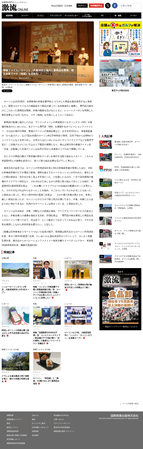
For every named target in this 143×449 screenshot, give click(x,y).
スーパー (25, 15)
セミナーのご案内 (38, 423)
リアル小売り (87, 15)
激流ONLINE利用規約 (62, 427)
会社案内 (35, 435)
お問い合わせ (59, 419)
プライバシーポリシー (62, 423)
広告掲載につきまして (40, 427)
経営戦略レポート (13, 439)
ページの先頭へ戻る (130, 403)
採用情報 (35, 431)
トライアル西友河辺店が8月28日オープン (128, 219)
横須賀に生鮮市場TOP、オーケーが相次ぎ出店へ (127, 143)
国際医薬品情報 (12, 431)
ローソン (14, 78)
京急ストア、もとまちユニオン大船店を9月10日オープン (127, 194)
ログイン (82, 5)
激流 (8, 423)
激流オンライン (8, 85)
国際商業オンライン (14, 419)
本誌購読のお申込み (61, 415)
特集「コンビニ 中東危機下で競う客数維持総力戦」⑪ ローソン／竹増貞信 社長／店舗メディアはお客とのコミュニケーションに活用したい (46, 292)
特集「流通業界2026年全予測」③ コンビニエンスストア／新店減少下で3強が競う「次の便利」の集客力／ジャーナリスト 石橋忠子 (46, 338)
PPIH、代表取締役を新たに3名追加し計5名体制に (127, 168)
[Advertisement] (120, 114)
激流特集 (9, 15)
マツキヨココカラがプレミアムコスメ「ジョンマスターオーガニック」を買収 (127, 246)
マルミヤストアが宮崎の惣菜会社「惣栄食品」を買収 (127, 206)
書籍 (33, 419)
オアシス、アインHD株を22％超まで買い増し (128, 232)
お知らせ (35, 415)
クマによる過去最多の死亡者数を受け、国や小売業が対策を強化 (15, 379)
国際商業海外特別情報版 (16, 443)
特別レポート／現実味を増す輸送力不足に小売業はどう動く (78, 285)
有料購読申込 (96, 5)
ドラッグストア (56, 15)
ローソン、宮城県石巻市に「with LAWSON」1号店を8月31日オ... (128, 155)
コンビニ (40, 15)
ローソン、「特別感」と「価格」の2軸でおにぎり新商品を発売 (46, 381)
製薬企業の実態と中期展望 (17, 435)
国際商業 (10, 415)
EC (102, 15)
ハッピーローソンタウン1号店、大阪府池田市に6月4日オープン (15, 289)
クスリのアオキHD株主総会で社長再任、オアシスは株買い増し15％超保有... (128, 259)
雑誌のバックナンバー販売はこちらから (121, 326)
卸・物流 (118, 15)
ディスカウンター (71, 15)
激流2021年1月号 (25, 78)
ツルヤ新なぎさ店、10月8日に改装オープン (128, 181)
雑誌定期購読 (57, 6)
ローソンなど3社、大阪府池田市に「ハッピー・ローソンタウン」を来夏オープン (78, 335)
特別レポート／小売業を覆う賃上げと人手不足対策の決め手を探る (15, 333)
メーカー (133, 15)
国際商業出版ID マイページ (64, 431)
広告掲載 (68, 6)
